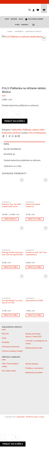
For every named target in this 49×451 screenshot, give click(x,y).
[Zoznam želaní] (38, 10)
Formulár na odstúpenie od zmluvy (36, 342)
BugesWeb (21, 417)
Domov (10, 31)
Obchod (14, 19)
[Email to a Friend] (13, 136)
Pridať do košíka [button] (35, 219)
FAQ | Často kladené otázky (10, 365)
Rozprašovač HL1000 (34, 300)
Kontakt (24, 24)
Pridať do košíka (14, 121)
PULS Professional (37, 133)
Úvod (7, 19)
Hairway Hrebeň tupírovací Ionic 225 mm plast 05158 (12, 253)
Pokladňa (5, 342)
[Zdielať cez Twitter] (10, 136)
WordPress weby (32, 417)
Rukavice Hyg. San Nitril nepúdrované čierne (11, 205)
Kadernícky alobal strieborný (33, 205)
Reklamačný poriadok (34, 372)
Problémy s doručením (34, 368)
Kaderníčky (19, 31)
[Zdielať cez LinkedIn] (19, 136)
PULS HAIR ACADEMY (35, 19)
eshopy (41, 417)
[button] (30, 10)
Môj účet (5, 334)
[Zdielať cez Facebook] (7, 136)
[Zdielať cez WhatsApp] (3, 136)
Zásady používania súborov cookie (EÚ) (33, 335)
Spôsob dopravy (31, 364)
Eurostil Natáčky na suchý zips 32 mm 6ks (12, 302)
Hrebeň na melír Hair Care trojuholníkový (36, 253)
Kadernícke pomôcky (33, 31)
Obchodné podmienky (10, 347)
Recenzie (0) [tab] (9, 154)
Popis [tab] (6, 144)
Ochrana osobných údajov (12, 351)
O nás (17, 24)
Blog (21, 19)
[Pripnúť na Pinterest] (16, 136)
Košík (4, 338)
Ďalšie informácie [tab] (12, 149)
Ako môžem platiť (9, 371)
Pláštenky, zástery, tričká (33, 130)
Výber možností (10, 219)
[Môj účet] (33, 10)
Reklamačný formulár (33, 348)
